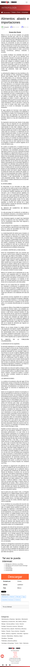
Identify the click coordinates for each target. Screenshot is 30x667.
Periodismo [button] (4, 638)
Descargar (15, 576)
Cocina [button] (17, 624)
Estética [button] (3, 631)
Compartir (6, 27)
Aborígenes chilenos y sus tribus (14, 564)
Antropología (8, 568)
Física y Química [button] (15, 631)
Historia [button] (3, 633)
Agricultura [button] (18, 619)
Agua (24, 596)
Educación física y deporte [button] (8, 628)
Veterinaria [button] (25, 643)
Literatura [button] (4, 636)
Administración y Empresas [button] (8, 619)
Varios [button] (20, 643)
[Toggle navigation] (26, 2)
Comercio (17, 599)
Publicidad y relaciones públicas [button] (9, 640)
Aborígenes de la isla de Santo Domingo (16, 565)
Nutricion (12, 596)
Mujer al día (15, 656)
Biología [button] (3, 624)
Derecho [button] (22, 624)
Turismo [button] (17, 643)
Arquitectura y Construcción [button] (8, 621)
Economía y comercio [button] (12, 626)
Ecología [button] (4, 626)
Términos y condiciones (15, 661)
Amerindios (8, 567)
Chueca (15, 655)
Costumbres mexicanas (7, 599)
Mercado (18, 596)
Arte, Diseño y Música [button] (21, 621)
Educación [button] (20, 626)
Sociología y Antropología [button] (8, 643)
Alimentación (5, 596)
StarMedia (15, 652)
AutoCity (15, 653)
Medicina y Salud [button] (18, 636)
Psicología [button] (10, 638)
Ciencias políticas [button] (10, 624)
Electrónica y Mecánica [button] (20, 628)
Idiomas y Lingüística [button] (11, 633)
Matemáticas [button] (10, 636)
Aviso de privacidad (15, 663)
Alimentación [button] (25, 619)
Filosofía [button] (8, 631)
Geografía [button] (22, 631)
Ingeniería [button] (25, 633)
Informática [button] (19, 633)
